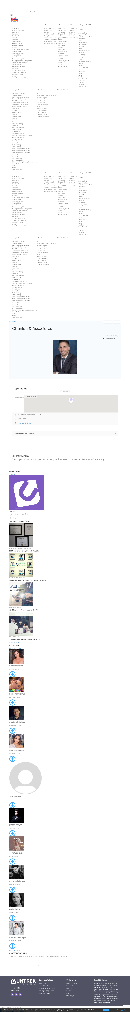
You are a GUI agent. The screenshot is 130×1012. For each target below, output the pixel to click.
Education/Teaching (85, 62)
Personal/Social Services (20, 63)
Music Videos (73, 36)
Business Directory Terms (47, 988)
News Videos (73, 28)
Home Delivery (16, 164)
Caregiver (82, 46)
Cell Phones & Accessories (20, 97)
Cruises (46, 32)
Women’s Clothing (18, 137)
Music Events (62, 28)
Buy (38, 93)
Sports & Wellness (63, 38)
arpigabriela (14, 909)
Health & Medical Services (20, 49)
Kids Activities (16, 55)
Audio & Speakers (17, 95)
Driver (80, 60)
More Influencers (14, 950)
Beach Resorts (48, 30)
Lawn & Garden (17, 129)
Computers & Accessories (20, 105)
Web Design (70, 996)
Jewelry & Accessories (19, 143)
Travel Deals (49, 25)
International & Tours (50, 38)
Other (80, 69)
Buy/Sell (16, 90)
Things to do (61, 34)
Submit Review (110, 338)
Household (15, 120)
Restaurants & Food (18, 70)
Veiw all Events (62, 66)
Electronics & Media (18, 93)
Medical (81, 65)
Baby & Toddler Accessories (21, 152)
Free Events (61, 45)
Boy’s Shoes (16, 154)
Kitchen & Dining (17, 124)
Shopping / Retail (17, 74)
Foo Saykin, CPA (14, 637)
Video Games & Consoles (20, 103)
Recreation (15, 68)
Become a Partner (15, 648)
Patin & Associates (15, 607)
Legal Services (16, 57)
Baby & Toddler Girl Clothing (21, 148)
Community (16, 32)
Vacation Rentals (49, 34)
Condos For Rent (42, 110)
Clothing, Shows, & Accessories (22, 135)
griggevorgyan (15, 824)
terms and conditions (110, 1000)
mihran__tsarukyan (17, 937)
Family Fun (47, 36)
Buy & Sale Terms (44, 993)
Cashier (81, 48)
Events (61, 25)
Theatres (60, 40)
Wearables (15, 108)
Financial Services (18, 45)
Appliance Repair (84, 35)
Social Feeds (90, 25)
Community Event (63, 61)
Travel (14, 76)
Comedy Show (62, 32)
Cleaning (81, 52)
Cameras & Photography (20, 99)
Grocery (81, 83)
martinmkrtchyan (17, 722)
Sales (80, 75)
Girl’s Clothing (16, 145)
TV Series (72, 34)
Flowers (14, 47)
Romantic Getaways (50, 42)
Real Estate (41, 90)
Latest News (38, 25)
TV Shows (72, 32)
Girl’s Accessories (17, 160)
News (68, 993)
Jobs (81, 30)
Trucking (81, 77)
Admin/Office (83, 33)
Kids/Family (61, 43)
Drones (14, 110)
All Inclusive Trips (49, 28)
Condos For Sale (42, 97)
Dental (81, 58)
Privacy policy (121, 1010)
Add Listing (12, 321)
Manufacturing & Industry (20, 59)
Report (13, 474)
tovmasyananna (16, 750)
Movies (71, 30)
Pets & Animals (17, 64)
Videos (73, 25)
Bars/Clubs (61, 53)
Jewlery (14, 166)
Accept (106, 1010)
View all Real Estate (43, 116)
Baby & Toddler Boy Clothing (21, 150)
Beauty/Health (83, 42)
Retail (80, 73)
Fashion (14, 114)
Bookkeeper (82, 44)
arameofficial (15, 796)
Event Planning (17, 43)
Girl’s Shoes (16, 156)
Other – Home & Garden (20, 133)
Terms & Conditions (45, 986)
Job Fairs (60, 47)
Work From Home (84, 79)
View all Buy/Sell (17, 169)
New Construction (42, 105)
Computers (15, 34)
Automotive (15, 28)
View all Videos (74, 38)
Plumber (81, 84)
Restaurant (82, 71)
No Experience (83, 67)
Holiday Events (62, 42)
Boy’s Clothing (16, 147)
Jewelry (81, 63)
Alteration (82, 39)
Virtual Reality (16, 112)
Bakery (81, 41)
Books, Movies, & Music (19, 106)
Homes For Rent (42, 108)
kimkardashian (16, 665)
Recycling (82, 81)
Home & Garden (17, 51)
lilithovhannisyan (17, 694)
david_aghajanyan (17, 881)
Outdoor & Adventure (51, 40)
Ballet (59, 57)
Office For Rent (41, 112)
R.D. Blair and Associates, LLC (18, 577)
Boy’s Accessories (17, 158)
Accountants (18, 319)
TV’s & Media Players (18, 101)
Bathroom (15, 126)
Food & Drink (62, 59)
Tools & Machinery (18, 127)
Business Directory (20, 25)
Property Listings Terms (46, 991)
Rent (38, 106)
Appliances (15, 122)
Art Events (61, 36)
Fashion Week (62, 30)
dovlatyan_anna (16, 853)
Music (98, 25)
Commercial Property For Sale (46, 95)
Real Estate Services (18, 66)
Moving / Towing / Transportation (22, 61)
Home (11, 319)
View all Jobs (82, 86)
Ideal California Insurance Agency (20, 548)
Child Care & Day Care (19, 30)
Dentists (14, 38)
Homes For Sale (42, 99)
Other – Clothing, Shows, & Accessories (24, 162)
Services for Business (19, 72)
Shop (81, 25)
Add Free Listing (16, 17)
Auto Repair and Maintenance (88, 37)
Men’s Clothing (17, 139)
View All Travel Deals (50, 43)
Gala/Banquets (62, 49)
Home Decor (16, 131)
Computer (82, 54)
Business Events (63, 55)
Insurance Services (18, 53)
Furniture (15, 118)
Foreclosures (41, 103)
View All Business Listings (20, 78)
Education (15, 40)
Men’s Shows (16, 141)
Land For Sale (41, 101)
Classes (60, 63)
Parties (60, 64)
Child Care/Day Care (85, 50)
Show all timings (65, 391)
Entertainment (16, 42)
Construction (16, 36)
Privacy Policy (43, 983)
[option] (65, 357)
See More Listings (14, 642)
